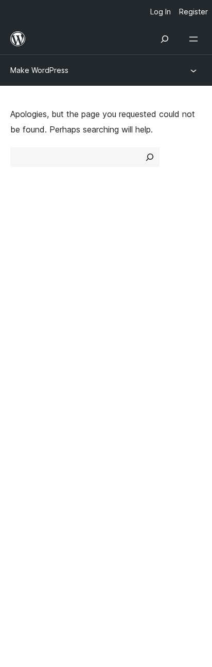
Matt (24, 448)
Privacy (24, 308)
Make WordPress (39, 70)
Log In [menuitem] (160, 11)
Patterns (127, 308)
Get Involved (136, 342)
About (21, 254)
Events (124, 360)
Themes (126, 271)
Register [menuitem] (193, 11)
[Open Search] (164, 39)
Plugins (124, 290)
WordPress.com (45, 430)
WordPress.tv (41, 396)
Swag (127, 396)
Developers (31, 378)
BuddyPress (38, 484)
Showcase (131, 254)
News (21, 271)
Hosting (25, 290)
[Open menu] (195, 39)
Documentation (39, 360)
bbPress (31, 466)
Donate (130, 378)
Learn (20, 342)
